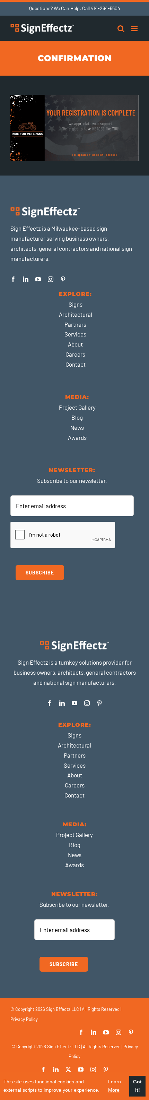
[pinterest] (63, 279)
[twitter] (68, 1069)
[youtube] (38, 279)
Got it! (137, 1086)
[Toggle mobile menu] (135, 28)
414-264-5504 (105, 8)
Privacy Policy (24, 1019)
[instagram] (50, 279)
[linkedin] (25, 279)
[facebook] (13, 279)
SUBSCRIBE (40, 572)
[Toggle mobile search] (120, 28)
